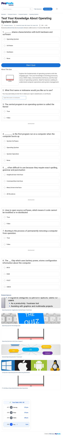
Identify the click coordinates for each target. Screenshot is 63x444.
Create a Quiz (47, 9)
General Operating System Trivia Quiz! (12, 357)
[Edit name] (17, 424)
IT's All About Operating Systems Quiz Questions (15, 388)
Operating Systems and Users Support (12, 341)
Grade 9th (18, 25)
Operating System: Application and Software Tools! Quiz (17, 310)
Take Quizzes (37, 9)
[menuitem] (38, 9)
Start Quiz (30, 65)
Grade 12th (35, 25)
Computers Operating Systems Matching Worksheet (16, 372)
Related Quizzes (6, 295)
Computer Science (8, 25)
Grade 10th (23, 25)
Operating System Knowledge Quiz (11, 325)
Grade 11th (29, 25)
